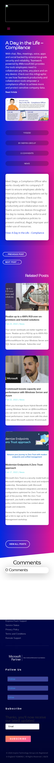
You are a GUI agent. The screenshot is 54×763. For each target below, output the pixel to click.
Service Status (12, 625)
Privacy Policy (12, 629)
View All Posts (17, 544)
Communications (13, 595)
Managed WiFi (12, 600)
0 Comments (27, 153)
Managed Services (14, 591)
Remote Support (13, 638)
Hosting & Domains (14, 604)
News (27, 163)
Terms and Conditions (15, 634)
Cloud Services (12, 608)
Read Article (11, 92)
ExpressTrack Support (16, 621)
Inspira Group (28, 143)
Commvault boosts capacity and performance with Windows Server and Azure (26, 392)
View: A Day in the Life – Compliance (24, 232)
